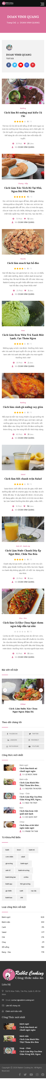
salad (23, 856)
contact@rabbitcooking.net (22, 1000)
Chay (23, 942)
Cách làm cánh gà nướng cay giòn (23, 406)
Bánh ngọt (23, 917)
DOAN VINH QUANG (23, 17)
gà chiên (9, 891)
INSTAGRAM (13, 746)
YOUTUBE (35, 746)
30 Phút (18, 143)
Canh (23, 927)
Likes (30, 143)
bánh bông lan (11, 877)
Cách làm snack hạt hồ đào (23, 263)
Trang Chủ (11, 23)
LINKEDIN (13, 740)
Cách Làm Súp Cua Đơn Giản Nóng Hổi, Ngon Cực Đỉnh (31, 800)
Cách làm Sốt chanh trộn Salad (23, 478)
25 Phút (19, 290)
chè (21, 897)
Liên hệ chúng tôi (13, 1005)
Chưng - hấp (23, 183)
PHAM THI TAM (30, 831)
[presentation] (5, 690)
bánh (7, 850)
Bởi (24, 147)
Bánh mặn (23, 922)
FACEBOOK (13, 733)
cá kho (26, 877)
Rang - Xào (23, 952)
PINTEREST (35, 740)
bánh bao (9, 897)
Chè (23, 937)
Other (23, 704)
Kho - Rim (23, 618)
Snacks (23, 259)
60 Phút (19, 434)
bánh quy (9, 884)
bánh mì (32, 850)
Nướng (23, 108)
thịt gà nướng (25, 884)
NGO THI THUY (29, 803)
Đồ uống (23, 947)
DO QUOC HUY (29, 817)
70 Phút (18, 218)
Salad (23, 474)
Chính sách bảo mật (14, 1011)
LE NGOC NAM (29, 774)
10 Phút (18, 506)
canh (21, 891)
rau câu (33, 891)
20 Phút (19, 578)
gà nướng (9, 863)
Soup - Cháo (25, 1048)
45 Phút (18, 653)
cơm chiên (9, 856)
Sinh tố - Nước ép (23, 546)
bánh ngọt (24, 863)
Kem (23, 330)
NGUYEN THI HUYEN (31, 788)
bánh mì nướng (23, 870)
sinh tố (8, 870)
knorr (19, 850)
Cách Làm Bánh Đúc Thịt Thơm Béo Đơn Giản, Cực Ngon (29, 785)
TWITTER (35, 733)
